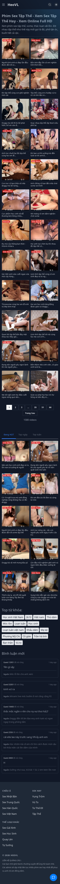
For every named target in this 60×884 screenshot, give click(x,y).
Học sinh (33, 623)
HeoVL (13, 4)
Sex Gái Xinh (9, 827)
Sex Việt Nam (9, 813)
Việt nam (39, 617)
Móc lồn (7, 623)
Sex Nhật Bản (9, 796)
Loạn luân (20, 623)
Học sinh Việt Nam (13, 617)
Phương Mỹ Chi (11, 636)
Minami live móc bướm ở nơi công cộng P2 (31, 696)
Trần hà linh (40, 636)
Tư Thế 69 (37, 808)
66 (50, 407)
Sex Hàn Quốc (10, 808)
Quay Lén (7, 839)
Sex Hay (37, 790)
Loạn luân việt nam (13, 630)
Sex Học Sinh (9, 833)
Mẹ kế (44, 630)
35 (35, 407)
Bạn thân (8, 642)
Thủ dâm (52, 617)
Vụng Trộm (38, 796)
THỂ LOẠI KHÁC (10, 822)
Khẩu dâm (32, 630)
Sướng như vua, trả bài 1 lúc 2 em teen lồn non (33, 769)
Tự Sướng (7, 845)
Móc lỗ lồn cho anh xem (21, 674)
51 (43, 407)
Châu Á (6, 790)
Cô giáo (27, 636)
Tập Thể (36, 813)
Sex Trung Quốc (11, 802)
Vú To (35, 802)
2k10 (28, 617)
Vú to (19, 642)
